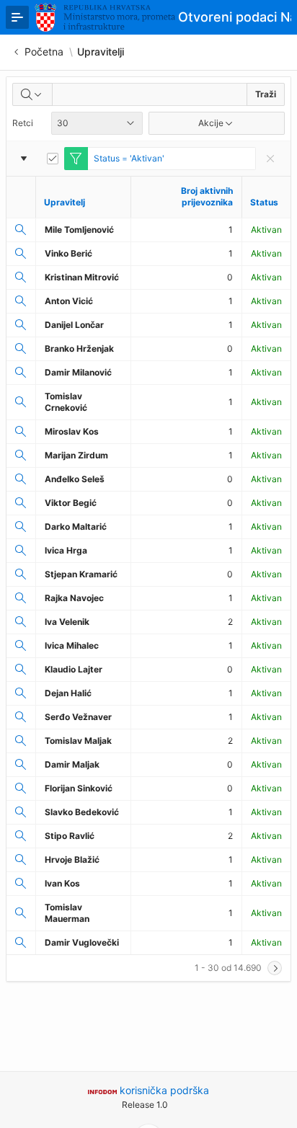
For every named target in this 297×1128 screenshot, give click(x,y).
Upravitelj (64, 202)
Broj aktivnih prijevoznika (207, 196)
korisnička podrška (164, 1090)
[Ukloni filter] (270, 158)
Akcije (210, 122)
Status (264, 202)
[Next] (274, 968)
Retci (22, 122)
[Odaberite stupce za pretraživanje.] (32, 94)
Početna (44, 52)
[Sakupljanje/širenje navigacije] (17, 17)
